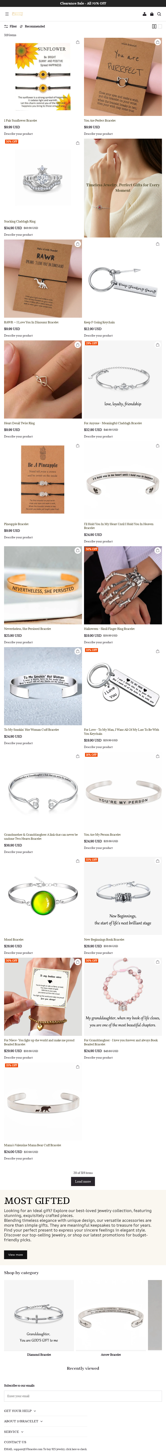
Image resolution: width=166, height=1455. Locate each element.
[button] (7, 14)
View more (15, 1254)
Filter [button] (13, 26)
